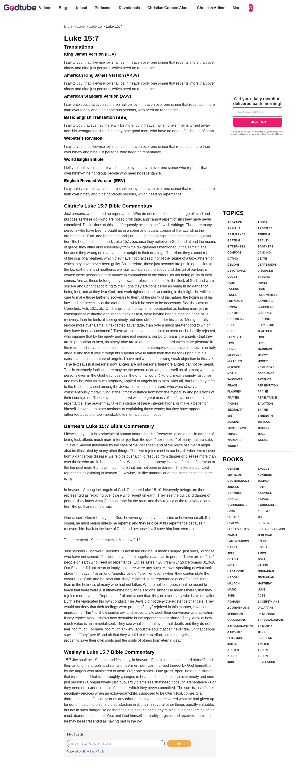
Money (263, 361)
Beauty (263, 240)
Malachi (233, 583)
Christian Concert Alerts (168, 8)
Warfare (234, 440)
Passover (235, 379)
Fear (261, 288)
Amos (262, 553)
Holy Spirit (266, 325)
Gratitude (235, 313)
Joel (231, 553)
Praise (263, 391)
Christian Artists (211, 8)
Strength (265, 415)
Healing (264, 319)
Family (262, 282)
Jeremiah (265, 535)
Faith (231, 282)
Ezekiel (263, 541)
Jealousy (265, 331)
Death (262, 258)
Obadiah (234, 559)
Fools (232, 295)
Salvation (265, 403)
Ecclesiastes (238, 529)
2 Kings (263, 499)
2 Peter (233, 650)
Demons (233, 264)
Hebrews (265, 638)
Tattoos (264, 421)
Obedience (266, 373)
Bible (68, 26)
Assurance (236, 234)
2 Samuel (265, 493)
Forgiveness (268, 295)
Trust (262, 433)
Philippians (266, 613)
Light (262, 337)
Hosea (263, 547)
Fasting (233, 288)
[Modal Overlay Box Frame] (257, 116)
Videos (45, 8)
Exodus (263, 468)
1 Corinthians (268, 601)
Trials (232, 433)
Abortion (234, 222)
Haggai (233, 577)
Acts (261, 595)
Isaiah (232, 535)
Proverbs (265, 523)
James (232, 644)
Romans (233, 601)
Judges (233, 486)
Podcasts (103, 8)
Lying (231, 349)
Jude (231, 662)
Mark (231, 589)
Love (231, 343)
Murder (233, 367)
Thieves (263, 427)
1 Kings (233, 499)
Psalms (233, 523)
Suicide (233, 421)
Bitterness (236, 246)
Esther (233, 517)
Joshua (263, 480)
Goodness (266, 307)
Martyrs (234, 355)
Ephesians (235, 613)
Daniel (232, 547)
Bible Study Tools (93, 751)
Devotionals (129, 8)
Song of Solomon (271, 529)
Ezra (231, 511)
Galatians (266, 607)
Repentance (267, 397)
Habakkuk (235, 571)
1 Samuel (234, 493)
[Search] (251, 8)
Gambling (265, 301)
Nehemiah (265, 511)
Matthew (264, 583)
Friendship (235, 301)
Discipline (265, 270)
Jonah (263, 559)
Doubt (232, 276)
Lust (261, 343)
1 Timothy (265, 625)
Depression (267, 264)
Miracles (234, 361)
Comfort (234, 252)
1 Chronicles (237, 505)
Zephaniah (266, 571)
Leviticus (234, 474)
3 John (263, 656)
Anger (263, 222)
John (231, 595)
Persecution (268, 385)
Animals (233, 228)
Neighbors (266, 367)
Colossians (236, 619)
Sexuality (235, 409)
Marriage (265, 349)
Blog (63, 8)
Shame (263, 409)
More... (238, 8)
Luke (81, 26)
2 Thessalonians (240, 625)
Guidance (265, 313)
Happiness (235, 319)
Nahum (263, 565)
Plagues (234, 391)
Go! (179, 743)
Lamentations (238, 541)
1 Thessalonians (271, 619)
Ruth (261, 486)
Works (263, 440)
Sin (229, 415)
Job (260, 517)
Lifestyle (234, 337)
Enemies (264, 276)
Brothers (265, 246)
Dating (232, 258)
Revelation (266, 662)
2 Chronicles (268, 505)
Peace (232, 385)
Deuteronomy (238, 480)
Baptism (233, 240)
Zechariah (266, 577)
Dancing (264, 252)
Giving (232, 307)
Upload (80, 8)
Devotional (236, 270)
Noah (231, 373)
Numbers (265, 474)
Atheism (264, 234)
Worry (232, 446)
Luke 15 (95, 26)
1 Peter (263, 644)
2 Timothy (234, 631)
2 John (232, 656)
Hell (231, 325)
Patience (264, 379)
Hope (231, 331)
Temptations (237, 427)
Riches (232, 403)
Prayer (233, 397)
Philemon (234, 638)
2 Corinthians (238, 607)
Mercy (263, 355)
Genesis (233, 468)
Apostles (265, 228)
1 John (263, 650)
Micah (232, 565)
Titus (261, 631)
